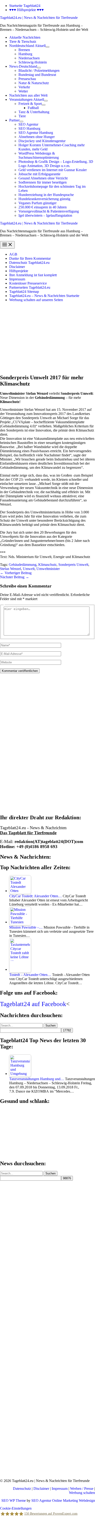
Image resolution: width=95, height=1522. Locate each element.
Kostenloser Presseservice (28, 283)
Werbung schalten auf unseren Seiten (36, 300)
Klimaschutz (47, 565)
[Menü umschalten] (47, 47)
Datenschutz (22, 1488)
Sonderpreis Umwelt (73, 565)
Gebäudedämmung (22, 565)
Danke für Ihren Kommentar (30, 258)
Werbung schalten (82, 1493)
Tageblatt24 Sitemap (24, 291)
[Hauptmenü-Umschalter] (7, 245)
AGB (13, 254)
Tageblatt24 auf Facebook (33, 1004)
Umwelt (29, 569)
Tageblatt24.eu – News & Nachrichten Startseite (44, 296)
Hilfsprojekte (18, 271)
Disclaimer (17, 267)
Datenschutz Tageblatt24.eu (29, 263)
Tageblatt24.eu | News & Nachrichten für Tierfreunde (39, 18)
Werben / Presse (81, 1488)
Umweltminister (48, 569)
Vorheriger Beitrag (16, 573)
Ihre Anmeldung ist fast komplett (33, 275)
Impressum (17, 279)
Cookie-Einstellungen (16, 1508)
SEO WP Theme (13, 1500)
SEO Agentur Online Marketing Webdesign (63, 1500)
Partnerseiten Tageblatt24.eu (29, 287)
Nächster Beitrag (14, 577)
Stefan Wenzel (10, 569)
